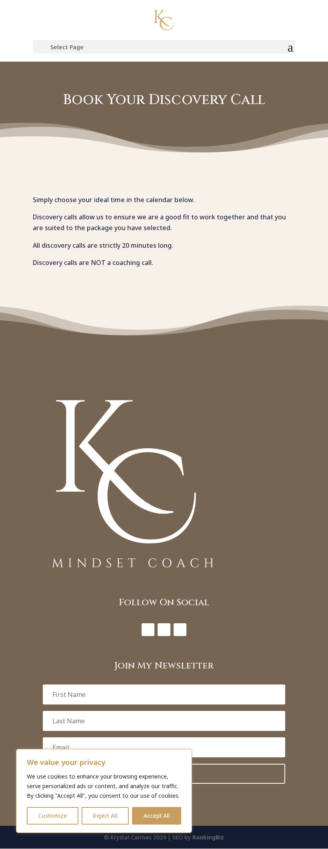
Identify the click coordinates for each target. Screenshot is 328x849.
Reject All (105, 815)
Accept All (157, 815)
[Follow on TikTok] (180, 629)
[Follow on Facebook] (148, 629)
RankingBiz (208, 837)
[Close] (183, 756)
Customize (52, 815)
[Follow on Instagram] (164, 629)
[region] (104, 791)
